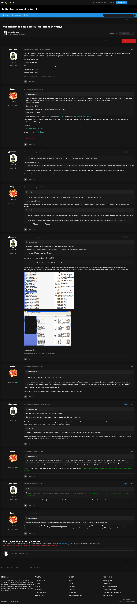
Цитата (32, 81)
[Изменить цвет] (13, 2)
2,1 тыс (12, 105)
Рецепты (72, 586)
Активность (29, 15)
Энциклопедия (40, 581)
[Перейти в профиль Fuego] (13, 95)
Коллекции (72, 592)
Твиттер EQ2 (107, 583)
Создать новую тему (111, 41)
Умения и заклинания (75, 595)
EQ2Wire (38, 583)
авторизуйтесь (63, 544)
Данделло (16, 32)
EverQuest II (17, 15)
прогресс (4, 588)
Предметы (72, 589)
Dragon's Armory (40, 592)
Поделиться (113, 33)
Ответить (128, 41)
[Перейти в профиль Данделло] (5, 33)
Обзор (6, 15)
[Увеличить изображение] (35, 224)
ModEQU (23, 34)
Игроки (71, 581)
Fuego (12, 89)
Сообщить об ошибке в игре (112, 592)
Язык (5, 601)
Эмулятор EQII (107, 581)
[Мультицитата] (25, 81)
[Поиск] (133, 15)
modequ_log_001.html (30, 350)
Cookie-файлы (14, 601)
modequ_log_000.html (31, 72)
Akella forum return (108, 595)
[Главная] (2, 2)
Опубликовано (33, 49)
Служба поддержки (109, 589)
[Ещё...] (132, 50)
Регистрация (121, 2)
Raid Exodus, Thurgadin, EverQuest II (19, 9)
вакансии (13, 588)
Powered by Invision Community (127, 601)
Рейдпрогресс (40, 595)
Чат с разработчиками (110, 586)
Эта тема (126, 15)
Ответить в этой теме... (21, 553)
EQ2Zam (37, 586)
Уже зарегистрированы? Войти (102, 2)
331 (12, 65)
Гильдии (71, 583)
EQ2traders (38, 589)
